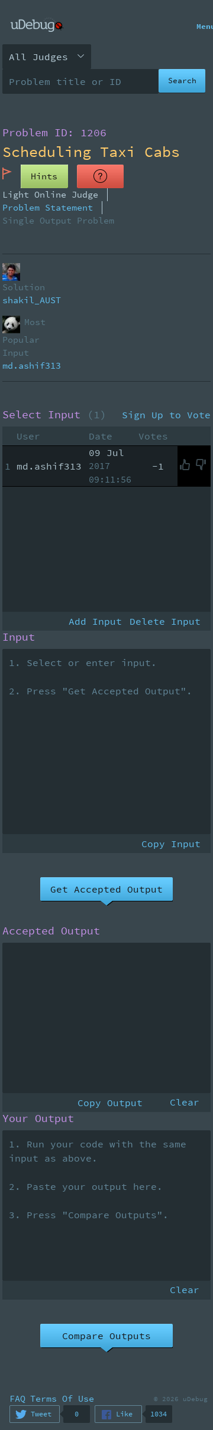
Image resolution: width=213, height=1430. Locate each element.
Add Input (95, 621)
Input (18, 637)
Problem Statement (47, 207)
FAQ (17, 1398)
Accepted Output (51, 930)
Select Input (54, 414)
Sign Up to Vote (166, 415)
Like (124, 1413)
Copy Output (110, 1102)
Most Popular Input (24, 337)
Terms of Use (62, 1398)
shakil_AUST (31, 300)
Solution (23, 287)
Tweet (41, 1413)
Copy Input (171, 844)
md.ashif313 (31, 365)
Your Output (38, 1118)
